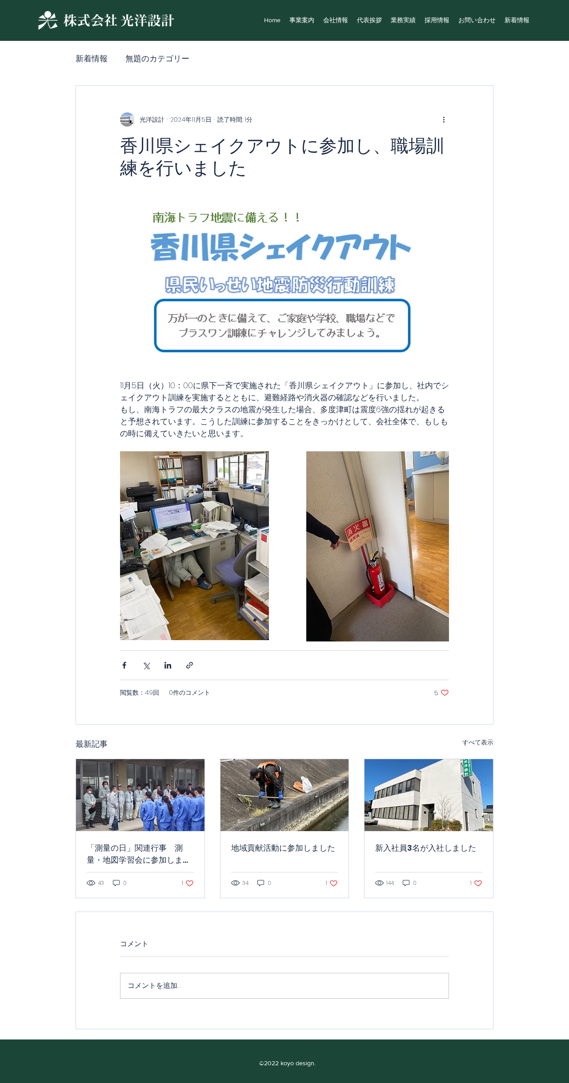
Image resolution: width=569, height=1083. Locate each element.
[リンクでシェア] (189, 665)
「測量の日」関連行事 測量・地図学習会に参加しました (139, 854)
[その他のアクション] (443, 119)
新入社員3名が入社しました (425, 847)
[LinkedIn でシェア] (168, 665)
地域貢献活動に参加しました (283, 847)
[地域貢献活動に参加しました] (284, 795)
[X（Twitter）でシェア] (146, 665)
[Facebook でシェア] (124, 665)
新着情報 (92, 58)
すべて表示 (477, 742)
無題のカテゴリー (157, 58)
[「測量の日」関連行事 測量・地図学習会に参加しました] (140, 795)
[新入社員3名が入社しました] (429, 795)
